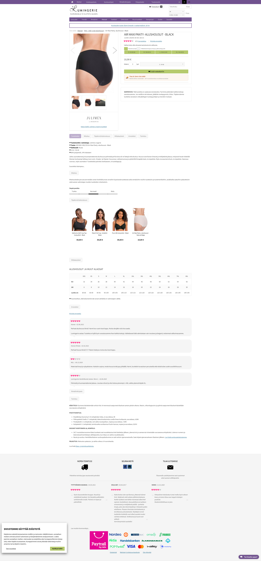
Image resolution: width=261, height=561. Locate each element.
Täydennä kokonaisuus (102, 136)
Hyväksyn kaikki (57, 548)
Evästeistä (113, 552)
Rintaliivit (94, 19)
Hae (187, 13)
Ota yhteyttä (147, 552)
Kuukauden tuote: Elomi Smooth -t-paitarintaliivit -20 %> (130, 25)
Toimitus (143, 136)
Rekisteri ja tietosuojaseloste (130, 552)
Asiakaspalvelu (91, 2)
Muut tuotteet (137, 19)
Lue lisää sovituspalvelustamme (176, 437)
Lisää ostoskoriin (157, 71)
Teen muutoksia (11, 548)
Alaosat (104, 19)
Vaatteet (114, 19)
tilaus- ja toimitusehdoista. (85, 446)
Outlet (160, 19)
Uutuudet (74, 19)
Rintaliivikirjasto (125, 2)
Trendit (84, 19)
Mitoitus (87, 136)
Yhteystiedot (139, 2)
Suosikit (169, 19)
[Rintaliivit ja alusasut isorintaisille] (72, 2)
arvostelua (142, 41)
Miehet (79, 2)
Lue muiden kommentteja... (80, 528)
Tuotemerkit (156, 2)
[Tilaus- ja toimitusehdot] (84, 468)
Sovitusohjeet (108, 2)
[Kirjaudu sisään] (179, 2)
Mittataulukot (119, 136)
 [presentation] (115, 50)
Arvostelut (131, 136)
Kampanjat (150, 19)
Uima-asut (124, 19)
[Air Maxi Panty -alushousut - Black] (93, 64)
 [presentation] (72, 50)
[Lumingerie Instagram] (130, 467)
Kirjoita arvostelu (156, 41)
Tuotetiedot (75, 136)
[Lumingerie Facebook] (125, 467)
